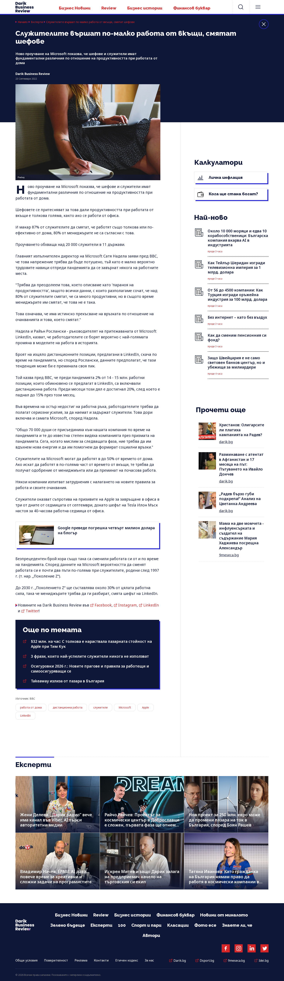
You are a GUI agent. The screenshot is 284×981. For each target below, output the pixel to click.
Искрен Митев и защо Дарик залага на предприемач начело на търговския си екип (142, 876)
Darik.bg (179, 960)
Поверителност (56, 960)
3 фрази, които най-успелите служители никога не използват (90, 656)
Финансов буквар (191, 8)
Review (108, 8)
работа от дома (31, 707)
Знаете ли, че (237, 925)
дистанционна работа (67, 707)
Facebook (103, 605)
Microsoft (125, 707)
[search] (240, 6)
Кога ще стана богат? (233, 193)
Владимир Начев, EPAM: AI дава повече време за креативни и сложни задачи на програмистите (56, 876)
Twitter (32, 610)
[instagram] (239, 948)
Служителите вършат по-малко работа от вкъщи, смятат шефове (90, 22)
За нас (149, 960)
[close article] (264, 24)
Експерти (37, 22)
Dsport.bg (207, 960)
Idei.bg (264, 960)
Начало (23, 22)
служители (100, 707)
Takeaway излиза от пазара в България (67, 681)
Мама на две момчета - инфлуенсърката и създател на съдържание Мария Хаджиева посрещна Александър (241, 535)
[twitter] (264, 948)
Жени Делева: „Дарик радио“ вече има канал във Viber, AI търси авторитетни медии (56, 820)
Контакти (101, 960)
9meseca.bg (229, 555)
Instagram (127, 605)
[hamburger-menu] (257, 6)
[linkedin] (251, 948)
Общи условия (26, 960)
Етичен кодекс (126, 960)
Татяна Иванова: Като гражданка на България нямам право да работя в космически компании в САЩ (224, 879)
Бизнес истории (144, 8)
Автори (151, 935)
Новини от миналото (224, 914)
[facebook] (226, 948)
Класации (178, 925)
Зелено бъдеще (67, 925)
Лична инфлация (225, 177)
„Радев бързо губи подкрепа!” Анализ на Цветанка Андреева (240, 498)
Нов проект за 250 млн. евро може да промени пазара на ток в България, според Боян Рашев (224, 820)
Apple (145, 707)
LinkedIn (151, 605)
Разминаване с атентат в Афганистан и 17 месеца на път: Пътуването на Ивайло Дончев (241, 464)
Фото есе (205, 925)
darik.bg (226, 441)
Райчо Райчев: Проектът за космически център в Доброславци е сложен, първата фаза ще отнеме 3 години (142, 822)
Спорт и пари (146, 925)
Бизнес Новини (74, 8)
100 (122, 925)
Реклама (81, 960)
